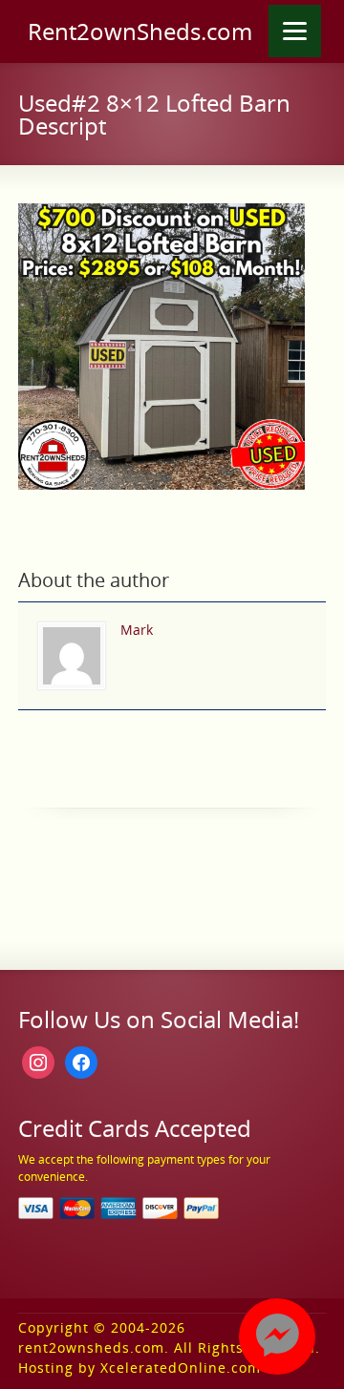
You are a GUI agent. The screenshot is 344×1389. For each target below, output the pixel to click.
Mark (136, 630)
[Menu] (295, 31)
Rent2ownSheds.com (140, 31)
